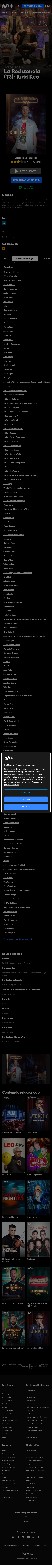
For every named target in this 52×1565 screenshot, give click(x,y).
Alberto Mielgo (9, 894)
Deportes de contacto (10, 1484)
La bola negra (31, 1394)
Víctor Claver (9, 916)
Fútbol (24, 12)
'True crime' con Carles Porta (36, 1420)
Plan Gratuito (31, 1484)
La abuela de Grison (11, 645)
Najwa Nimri (8, 560)
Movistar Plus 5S (31, 1437)
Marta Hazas (8, 700)
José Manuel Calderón (12, 602)
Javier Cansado (10, 679)
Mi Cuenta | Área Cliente (35, 1457)
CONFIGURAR (26, 792)
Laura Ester (8, 878)
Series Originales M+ (9, 1420)
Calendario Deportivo (10, 1490)
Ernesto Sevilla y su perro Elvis (16, 509)
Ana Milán (7, 369)
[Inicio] (7, 6)
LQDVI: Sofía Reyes (11, 399)
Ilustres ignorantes (35, 1175)
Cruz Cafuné (8, 632)
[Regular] (18, 161)
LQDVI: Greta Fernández (13, 395)
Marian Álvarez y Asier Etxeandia (17, 890)
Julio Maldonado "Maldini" (14, 865)
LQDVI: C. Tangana (11, 407)
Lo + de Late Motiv (35, 1348)
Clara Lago (8, 708)
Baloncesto (6, 1470)
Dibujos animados (32, 1427)
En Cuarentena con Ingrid (14, 501)
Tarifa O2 (29, 1494)
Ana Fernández (9, 683)
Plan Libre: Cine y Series (34, 1477)
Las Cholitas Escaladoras (13, 535)
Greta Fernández (10, 742)
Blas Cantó (8, 340)
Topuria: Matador (8, 1480)
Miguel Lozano (9, 526)
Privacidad (36, 1545)
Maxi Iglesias (8, 378)
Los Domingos (31, 1397)
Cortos (4, 1407)
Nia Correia (8, 302)
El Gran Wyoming (10, 691)
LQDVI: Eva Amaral (11, 471)
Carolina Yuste (9, 852)
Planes (28, 1480)
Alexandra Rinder (10, 623)
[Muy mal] (12, 161)
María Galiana (9, 556)
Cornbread (8, 750)
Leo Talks (6, 1175)
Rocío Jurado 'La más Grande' (37, 1417)
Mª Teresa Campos (11, 657)
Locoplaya (7, 484)
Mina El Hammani (10, 920)
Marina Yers (8, 704)
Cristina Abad (9, 365)
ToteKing (7, 687)
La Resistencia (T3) (25, 258)
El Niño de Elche (10, 903)
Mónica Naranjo (10, 276)
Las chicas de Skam (11, 530)
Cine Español (7, 1397)
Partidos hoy (6, 1494)
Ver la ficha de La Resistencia (26, 263)
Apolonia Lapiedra (11, 823)
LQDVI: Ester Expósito (12, 446)
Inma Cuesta (8, 856)
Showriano (32, 1217)
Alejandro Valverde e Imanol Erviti (17, 695)
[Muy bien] (24, 161)
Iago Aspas (7, 827)
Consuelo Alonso (10, 653)
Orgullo (4, 1437)
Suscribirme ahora (33, 6)
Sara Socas (8, 738)
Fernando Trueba (10, 585)
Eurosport (5, 1487)
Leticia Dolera (9, 831)
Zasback (31, 1259)
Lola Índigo (8, 361)
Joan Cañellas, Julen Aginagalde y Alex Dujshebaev (25, 636)
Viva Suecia (8, 882)
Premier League (8, 1460)
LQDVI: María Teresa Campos (15, 412)
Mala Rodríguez (10, 886)
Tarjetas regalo (31, 1497)
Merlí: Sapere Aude (11, 721)
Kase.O (6, 729)
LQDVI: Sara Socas (11, 450)
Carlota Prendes (10, 551)
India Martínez (9, 615)
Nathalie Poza (9, 543)
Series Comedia (7, 1427)
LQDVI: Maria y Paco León (14, 437)
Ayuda (26, 1521)
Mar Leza (7, 598)
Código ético (30, 1464)
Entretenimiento (8, 1434)
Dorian (6, 861)
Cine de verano (7, 1410)
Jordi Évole (8, 594)
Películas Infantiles (9, 1414)
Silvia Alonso (8, 606)
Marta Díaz (8, 327)
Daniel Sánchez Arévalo (13, 839)
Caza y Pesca (30, 1434)
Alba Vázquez (9, 933)
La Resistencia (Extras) (13, 1348)
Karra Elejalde (9, 873)
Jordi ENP (7, 611)
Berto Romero (9, 285)
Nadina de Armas (10, 734)
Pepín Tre (7, 335)
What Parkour (9, 564)
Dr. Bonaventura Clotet (13, 496)
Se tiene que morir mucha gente (37, 1407)
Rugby (4, 1477)
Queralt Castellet (10, 814)
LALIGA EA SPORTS (8, 1457)
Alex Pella (7, 670)
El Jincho (7, 539)
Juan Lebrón (8, 712)
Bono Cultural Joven (33, 1490)
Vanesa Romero (10, 318)
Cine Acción (6, 1404)
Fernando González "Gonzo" (15, 844)
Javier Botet (8, 928)
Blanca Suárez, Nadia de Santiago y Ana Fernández (24, 619)
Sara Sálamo (8, 352)
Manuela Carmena (11, 649)
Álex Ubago (8, 357)
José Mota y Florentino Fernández (17, 573)
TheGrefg (7, 513)
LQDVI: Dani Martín (11, 458)
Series (5, 12)
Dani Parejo (8, 666)
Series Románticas (8, 1424)
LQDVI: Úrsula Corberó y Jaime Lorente (19, 475)
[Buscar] (19, 6)
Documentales (7, 1430)
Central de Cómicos (11, 1133)
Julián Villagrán (9, 746)
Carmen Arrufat (10, 674)
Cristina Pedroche (11, 272)
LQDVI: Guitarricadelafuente (15, 391)
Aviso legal (25, 1545)
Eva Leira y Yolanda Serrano (15, 899)
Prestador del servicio (11, 1545)
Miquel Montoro (10, 492)
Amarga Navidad (32, 1400)
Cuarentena (8, 518)
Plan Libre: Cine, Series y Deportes (35, 1472)
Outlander (29, 1410)
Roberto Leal (9, 717)
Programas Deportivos (34, 1430)
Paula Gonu (8, 505)
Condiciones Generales (34, 1460)
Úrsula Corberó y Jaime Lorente (16, 488)
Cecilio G (7, 348)
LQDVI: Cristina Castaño (13, 429)
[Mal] (15, 161)
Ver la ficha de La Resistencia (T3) (17, 939)
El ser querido (31, 1390)
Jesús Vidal (8, 924)
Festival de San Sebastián (35, 1424)
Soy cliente (28, 171)
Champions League (9, 1454)
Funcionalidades (32, 1454)
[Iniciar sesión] (47, 6)
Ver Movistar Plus (32, 1451)
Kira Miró (7, 577)
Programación (7, 1497)
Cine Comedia (7, 1400)
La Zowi (6, 662)
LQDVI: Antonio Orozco (13, 416)
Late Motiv (32, 1133)
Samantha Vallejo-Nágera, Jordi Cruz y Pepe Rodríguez (26, 382)
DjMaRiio (7, 314)
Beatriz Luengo (9, 818)
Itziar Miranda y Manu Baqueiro (16, 522)
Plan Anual (30, 1487)
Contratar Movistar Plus (34, 1467)
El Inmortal (30, 1404)
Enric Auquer (9, 640)
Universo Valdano (8, 1467)
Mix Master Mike (10, 912)
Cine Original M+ (8, 1394)
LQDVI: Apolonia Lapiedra (14, 462)
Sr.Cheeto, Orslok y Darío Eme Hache (19, 869)
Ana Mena (7, 547)
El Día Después (7, 1464)
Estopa (6, 835)
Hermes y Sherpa (10, 848)
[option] (16, 1069)
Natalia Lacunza (10, 289)
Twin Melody (8, 590)
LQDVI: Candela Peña (12, 454)
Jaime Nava (8, 331)
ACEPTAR (26, 807)
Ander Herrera (9, 293)
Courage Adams (10, 310)
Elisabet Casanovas (11, 344)
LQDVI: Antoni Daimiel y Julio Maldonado (20, 403)
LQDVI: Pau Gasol (10, 420)
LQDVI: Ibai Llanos (10, 441)
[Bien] (21, 161)
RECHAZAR (26, 799)
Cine (14, 12)
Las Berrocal (30, 1414)
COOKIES (46, 1545)
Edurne (6, 306)
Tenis (4, 1474)
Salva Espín (8, 373)
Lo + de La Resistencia (13, 1303)
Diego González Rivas (12, 280)
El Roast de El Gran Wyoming (11, 1260)
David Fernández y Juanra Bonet (17, 907)
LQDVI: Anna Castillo (12, 479)
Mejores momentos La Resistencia (37, 1304)
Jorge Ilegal (8, 297)
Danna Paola (8, 568)
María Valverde (9, 725)
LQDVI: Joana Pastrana (13, 467)
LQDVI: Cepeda (9, 433)
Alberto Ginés (9, 581)
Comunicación (31, 1500)
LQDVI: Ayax (8, 424)
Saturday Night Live (11, 1217)
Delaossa (7, 323)
